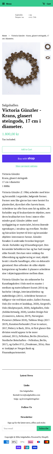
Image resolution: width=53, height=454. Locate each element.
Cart (48, 3)
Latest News (26, 375)
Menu (9, 3)
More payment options (26, 166)
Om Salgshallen (26, 391)
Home (4, 36)
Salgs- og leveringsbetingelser (26, 398)
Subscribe (43, 428)
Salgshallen (25, 437)
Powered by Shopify (39, 437)
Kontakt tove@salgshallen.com (26, 395)
